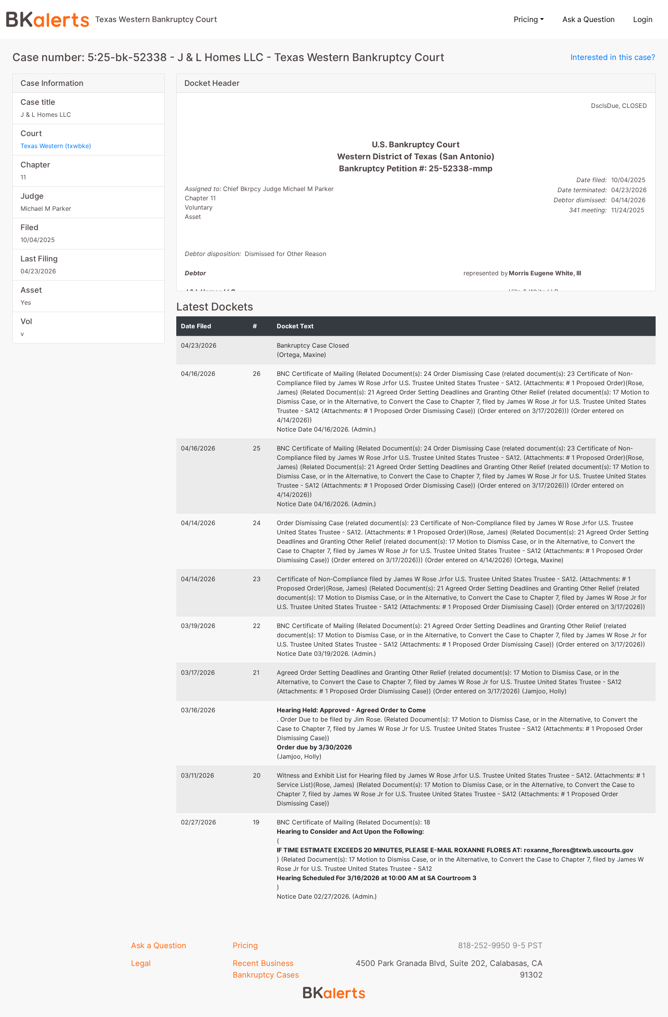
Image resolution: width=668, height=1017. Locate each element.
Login (643, 19)
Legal (141, 963)
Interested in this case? (613, 57)
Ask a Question (588, 19)
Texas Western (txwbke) (55, 146)
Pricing (245, 945)
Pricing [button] (526, 19)
